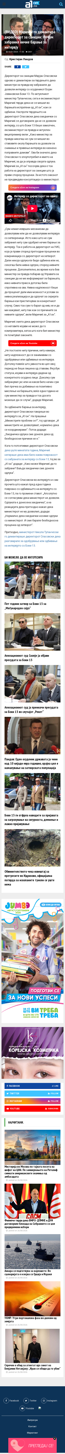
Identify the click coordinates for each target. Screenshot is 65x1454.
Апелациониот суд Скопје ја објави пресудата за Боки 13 (27, 657)
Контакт (32, 1426)
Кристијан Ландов (21, 59)
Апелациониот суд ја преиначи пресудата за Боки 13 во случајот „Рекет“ (31, 709)
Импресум (33, 1420)
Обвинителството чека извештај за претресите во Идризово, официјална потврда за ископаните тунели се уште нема (29, 878)
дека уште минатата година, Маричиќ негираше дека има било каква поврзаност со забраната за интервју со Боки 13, (31, 455)
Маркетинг (32, 1433)
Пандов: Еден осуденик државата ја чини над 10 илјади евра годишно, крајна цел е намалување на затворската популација (31, 763)
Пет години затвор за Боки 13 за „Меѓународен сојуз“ (25, 606)
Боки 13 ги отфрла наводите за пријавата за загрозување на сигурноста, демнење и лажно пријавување (31, 819)
